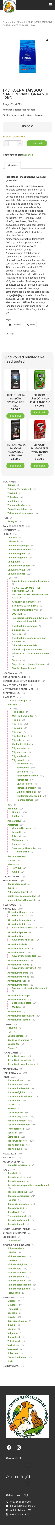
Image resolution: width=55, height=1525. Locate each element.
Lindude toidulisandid (18, 565)
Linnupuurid (13, 561)
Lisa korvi (37, 143)
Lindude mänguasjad (18, 545)
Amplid (15, 871)
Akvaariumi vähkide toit (25, 927)
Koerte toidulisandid (18, 1088)
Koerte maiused (15, 1080)
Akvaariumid (14, 1011)
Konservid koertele (17, 1140)
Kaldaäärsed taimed (27, 775)
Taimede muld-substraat (20, 513)
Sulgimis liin (18, 630)
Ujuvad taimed (24, 783)
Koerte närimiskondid (18, 1124)
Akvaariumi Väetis (17, 944)
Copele (7, 1024)
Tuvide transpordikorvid (25, 609)
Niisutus (11, 1329)
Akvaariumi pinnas (17, 932)
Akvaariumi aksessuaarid (20, 1015)
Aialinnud (12, 808)
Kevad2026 (9, 1153)
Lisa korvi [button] (15, 415)
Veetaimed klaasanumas (18, 689)
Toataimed (9, 481)
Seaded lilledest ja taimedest (21, 681)
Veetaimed (22, 771)
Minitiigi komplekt (26, 791)
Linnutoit (12, 537)
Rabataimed (10, 673)
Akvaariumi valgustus (19, 920)
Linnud (7, 534)
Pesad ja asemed (16, 1120)
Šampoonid (13, 1136)
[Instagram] (18, 1447)
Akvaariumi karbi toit (23, 939)
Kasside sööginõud (17, 1191)
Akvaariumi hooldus (18, 960)
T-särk (11, 1104)
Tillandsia (12, 497)
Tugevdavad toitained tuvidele (28, 664)
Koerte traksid (15, 1112)
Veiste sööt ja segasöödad (21, 896)
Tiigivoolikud (19, 756)
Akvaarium (9, 908)
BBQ (9, 804)
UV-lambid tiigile (21, 744)
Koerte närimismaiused (19, 1096)
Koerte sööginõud (16, 1092)
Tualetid (11, 1199)
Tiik (9, 708)
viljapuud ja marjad (22, 828)
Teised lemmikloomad (16, 1245)
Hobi (5, 518)
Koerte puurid (14, 1148)
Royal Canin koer (16, 1056)
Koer (14, 22)
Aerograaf (12, 521)
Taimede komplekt (26, 787)
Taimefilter (22, 779)
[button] (47, 40)
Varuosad (12, 1349)
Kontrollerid (13, 1337)
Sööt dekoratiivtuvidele (24, 645)
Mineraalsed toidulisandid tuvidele (30, 653)
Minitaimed (13, 501)
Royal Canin (10, 1052)
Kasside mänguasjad (18, 1196)
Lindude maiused (16, 573)
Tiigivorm (17, 732)
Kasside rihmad (15, 1224)
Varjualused (13, 1345)
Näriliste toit (14, 1268)
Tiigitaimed (18, 760)
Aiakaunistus (14, 820)
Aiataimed (12, 824)
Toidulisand (13, 1292)
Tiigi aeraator (19, 748)
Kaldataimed (11, 1366)
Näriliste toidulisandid (19, 1284)
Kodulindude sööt (16, 884)
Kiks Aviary (10, 1157)
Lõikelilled (9, 1237)
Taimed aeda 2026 (13, 526)
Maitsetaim (18, 840)
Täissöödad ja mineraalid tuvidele (30, 617)
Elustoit (11, 1300)
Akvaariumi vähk (16, 924)
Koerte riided (14, 1100)
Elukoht (11, 1317)
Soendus (12, 1312)
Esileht (6, 22)
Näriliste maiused (16, 1272)
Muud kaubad (11, 1161)
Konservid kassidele (18, 1204)
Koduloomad (11, 880)
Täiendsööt (13, 541)
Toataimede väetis (17, 505)
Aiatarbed (9, 697)
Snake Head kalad (21, 1002)
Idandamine (23, 851)
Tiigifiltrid (17, 724)
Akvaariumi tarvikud (18, 976)
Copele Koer (13, 1043)
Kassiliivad (13, 1212)
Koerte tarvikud (15, 1144)
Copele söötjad (15, 1035)
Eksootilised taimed (17, 509)
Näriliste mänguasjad (18, 1288)
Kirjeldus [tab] (12, 165)
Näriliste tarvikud (16, 1256)
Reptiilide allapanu (17, 1321)
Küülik (10, 888)
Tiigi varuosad (19, 752)
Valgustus (12, 1333)
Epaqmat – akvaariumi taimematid (30, 988)
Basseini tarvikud (16, 856)
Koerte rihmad (14, 1084)
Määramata (10, 1068)
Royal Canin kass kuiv (19, 1060)
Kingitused (9, 530)
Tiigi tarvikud (11, 693)
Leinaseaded (14, 1240)
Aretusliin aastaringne (24, 601)
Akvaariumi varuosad (18, 948)
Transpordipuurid (14, 677)
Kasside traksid (15, 1208)
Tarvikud (12, 493)
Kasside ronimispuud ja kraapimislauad (28, 1185)
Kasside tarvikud (16, 1177)
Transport (12, 1309)
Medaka (16, 1007)
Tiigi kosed (18, 711)
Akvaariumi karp (16, 936)
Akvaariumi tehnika (17, 972)
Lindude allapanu (16, 553)
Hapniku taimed (25, 799)
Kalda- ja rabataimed (16, 1229)
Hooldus (11, 1108)
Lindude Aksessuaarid (19, 549)
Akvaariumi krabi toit (18, 1019)
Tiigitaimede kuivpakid (29, 795)
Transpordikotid (15, 1128)
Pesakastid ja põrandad (24, 626)
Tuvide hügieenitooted (24, 668)
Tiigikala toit (18, 740)
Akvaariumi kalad (16, 999)
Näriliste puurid (15, 1276)
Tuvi (9, 577)
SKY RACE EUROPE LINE (25, 605)
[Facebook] (9, 1447)
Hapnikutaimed (12, 1073)
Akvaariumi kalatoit (17, 912)
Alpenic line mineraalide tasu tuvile (30, 581)
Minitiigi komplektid (22, 716)
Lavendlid (17, 832)
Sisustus (12, 1304)
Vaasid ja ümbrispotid (18, 1165)
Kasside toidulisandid (18, 1220)
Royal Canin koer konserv (21, 1064)
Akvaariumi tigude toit (24, 955)
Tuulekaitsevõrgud (17, 700)
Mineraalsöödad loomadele (21, 900)
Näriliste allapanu (16, 1280)
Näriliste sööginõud (17, 1264)
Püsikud (16, 836)
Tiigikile (16, 719)
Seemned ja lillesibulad (24, 848)
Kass (6, 1169)
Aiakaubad (13, 864)
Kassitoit (12, 1173)
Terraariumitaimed (17, 1357)
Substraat (12, 1353)
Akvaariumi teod (16, 952)
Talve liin (17, 634)
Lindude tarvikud (16, 569)
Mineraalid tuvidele (27, 621)
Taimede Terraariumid (19, 489)
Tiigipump (17, 728)
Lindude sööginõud (17, 557)
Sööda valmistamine (18, 1040)
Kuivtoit (11, 1325)
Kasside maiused (16, 1181)
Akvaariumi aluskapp (18, 995)
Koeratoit (22, 22)
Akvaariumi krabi (16, 980)
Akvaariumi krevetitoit (24, 967)
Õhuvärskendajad (14, 1233)
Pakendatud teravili (17, 892)
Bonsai (11, 485)
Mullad (11, 860)
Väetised (12, 704)
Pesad (10, 1048)
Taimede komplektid (15, 685)
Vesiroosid (22, 763)
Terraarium (10, 1297)
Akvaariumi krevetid (18, 964)
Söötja (15, 816)
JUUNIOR (17, 613)
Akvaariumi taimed (17, 984)
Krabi (10, 1361)
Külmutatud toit (20, 915)
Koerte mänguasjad (17, 1116)
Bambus (16, 844)
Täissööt (12, 1252)
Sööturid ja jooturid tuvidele (27, 649)
